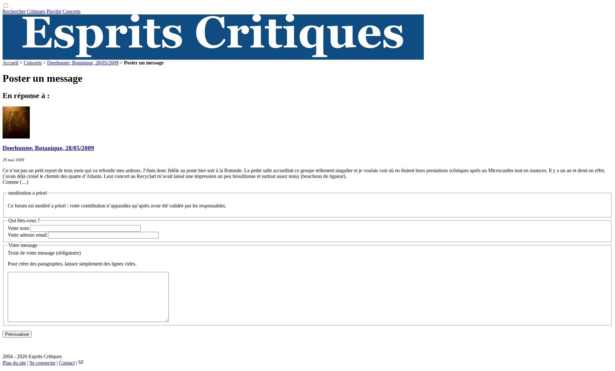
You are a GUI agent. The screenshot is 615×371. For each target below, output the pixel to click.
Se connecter (42, 363)
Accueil (10, 62)
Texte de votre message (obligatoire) (44, 253)
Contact (67, 363)
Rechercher (14, 11)
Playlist (53, 11)
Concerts (71, 11)
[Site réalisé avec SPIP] (80, 363)
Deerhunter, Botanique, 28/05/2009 (83, 62)
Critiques (36, 11)
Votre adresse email (27, 235)
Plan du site (14, 363)
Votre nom (18, 228)
